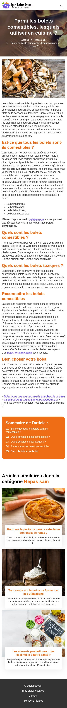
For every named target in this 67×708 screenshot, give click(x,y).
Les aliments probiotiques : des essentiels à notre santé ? (33, 653)
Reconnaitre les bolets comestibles (27, 446)
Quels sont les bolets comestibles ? (28, 436)
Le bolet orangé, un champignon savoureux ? (31, 399)
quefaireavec (34, 685)
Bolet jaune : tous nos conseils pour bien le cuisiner (34, 396)
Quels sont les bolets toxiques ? (26, 441)
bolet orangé (36, 219)
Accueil (25, 39)
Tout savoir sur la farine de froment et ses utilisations (33, 592)
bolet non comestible (19, 352)
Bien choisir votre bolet (22, 451)
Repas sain (39, 39)
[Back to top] (58, 699)
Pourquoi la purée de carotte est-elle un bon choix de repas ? (33, 531)
